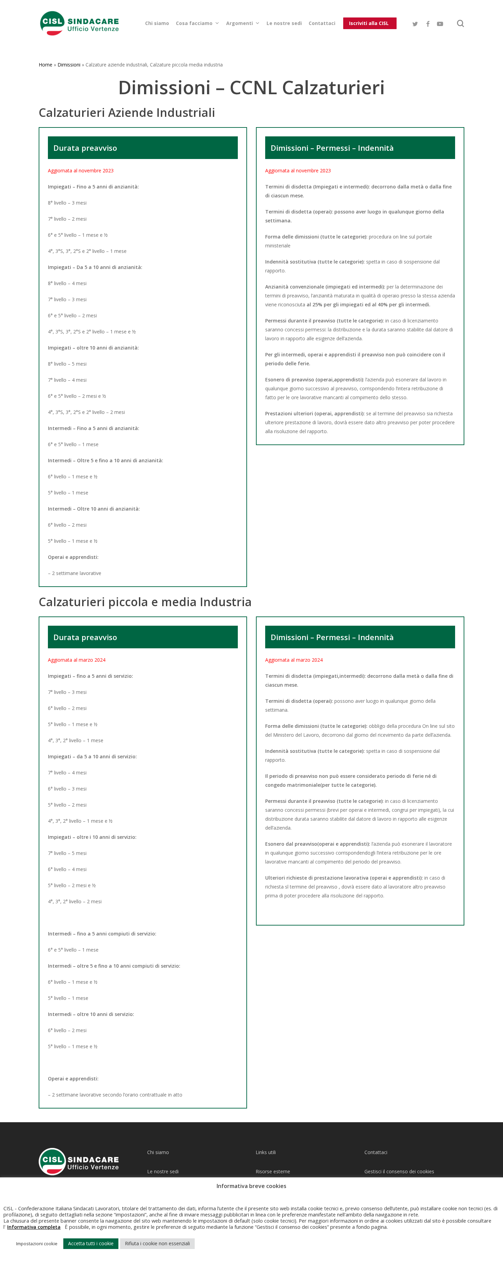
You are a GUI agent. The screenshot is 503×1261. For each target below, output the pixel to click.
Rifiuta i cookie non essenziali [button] (157, 1243)
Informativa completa (34, 1227)
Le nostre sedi (163, 1171)
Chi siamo (158, 1152)
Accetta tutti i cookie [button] (91, 1243)
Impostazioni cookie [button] (36, 1243)
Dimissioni (68, 64)
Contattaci (375, 1152)
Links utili (266, 1152)
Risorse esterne (273, 1171)
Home (45, 64)
